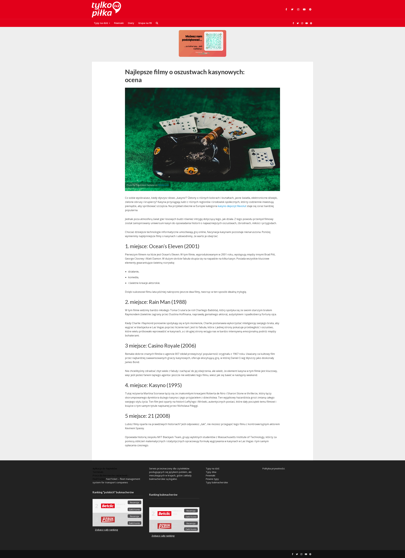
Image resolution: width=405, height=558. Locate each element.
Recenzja (134, 502)
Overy (131, 23)
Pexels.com (163, 185)
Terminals (98, 471)
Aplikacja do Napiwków (105, 468)
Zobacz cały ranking (106, 529)
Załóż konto (134, 509)
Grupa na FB (145, 23)
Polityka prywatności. (273, 468)
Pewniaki (119, 23)
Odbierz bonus (120, 506)
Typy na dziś (101, 23)
